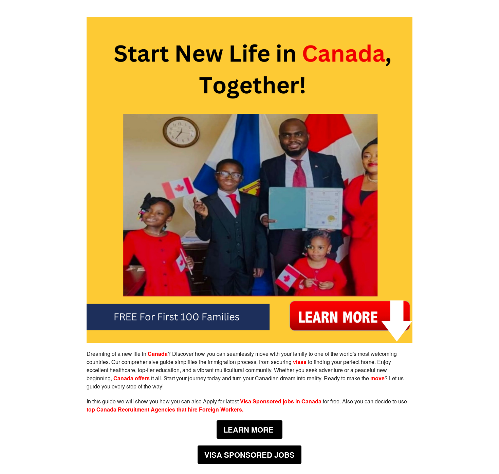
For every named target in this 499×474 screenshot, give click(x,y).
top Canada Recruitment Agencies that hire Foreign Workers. (165, 409)
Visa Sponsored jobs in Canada (280, 401)
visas (300, 362)
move (377, 378)
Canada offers (131, 378)
